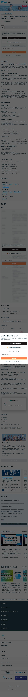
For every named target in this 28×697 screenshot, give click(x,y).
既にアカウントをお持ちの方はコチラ (14, 361)
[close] (26, 335)
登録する (14, 358)
